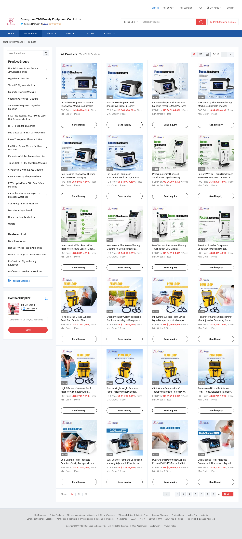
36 (79, 494)
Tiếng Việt (191, 518)
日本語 (152, 518)
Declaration (155, 526)
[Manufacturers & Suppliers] (24, 6)
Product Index (178, 515)
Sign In (155, 7)
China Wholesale (107, 515)
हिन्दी (160, 518)
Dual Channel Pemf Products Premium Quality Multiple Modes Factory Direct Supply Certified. (77, 463)
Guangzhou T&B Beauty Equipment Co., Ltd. (49, 19)
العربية (133, 518)
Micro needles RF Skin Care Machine (26, 132)
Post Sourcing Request (224, 21)
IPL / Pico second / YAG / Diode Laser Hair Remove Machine (27, 117)
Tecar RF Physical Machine (21, 85)
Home (11, 33)
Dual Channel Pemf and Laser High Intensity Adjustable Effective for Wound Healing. (124, 463)
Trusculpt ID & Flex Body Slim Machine (27, 162)
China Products (57, 515)
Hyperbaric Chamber (18, 78)
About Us (51, 33)
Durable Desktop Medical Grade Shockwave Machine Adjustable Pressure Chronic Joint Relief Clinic (78, 106)
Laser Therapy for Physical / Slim (25, 139)
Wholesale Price (126, 515)
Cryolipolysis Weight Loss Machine (25, 169)
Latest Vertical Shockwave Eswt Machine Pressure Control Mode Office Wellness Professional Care (78, 249)
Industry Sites (142, 515)
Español (49, 518)
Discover (90, 33)
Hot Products (40, 515)
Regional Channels (160, 515)
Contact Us (110, 33)
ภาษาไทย (169, 518)
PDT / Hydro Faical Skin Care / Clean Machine (26, 185)
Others (11, 223)
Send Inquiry (78, 124)
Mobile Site (192, 515)
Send (28, 329)
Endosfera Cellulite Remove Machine (26, 156)
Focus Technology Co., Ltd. (99, 526)
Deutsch (110, 518)
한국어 (143, 518)
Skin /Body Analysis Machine (23, 203)
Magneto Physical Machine (22, 92)
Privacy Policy (170, 526)
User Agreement (139, 526)
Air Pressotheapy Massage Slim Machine (24, 107)
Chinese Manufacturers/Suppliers (82, 515)
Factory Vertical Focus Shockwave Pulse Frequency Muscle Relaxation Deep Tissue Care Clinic (216, 177)
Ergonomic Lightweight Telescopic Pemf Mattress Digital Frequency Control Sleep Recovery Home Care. (124, 320)
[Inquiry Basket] (200, 7)
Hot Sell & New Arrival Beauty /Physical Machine (23, 70)
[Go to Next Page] (230, 54)
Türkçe (180, 518)
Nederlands (122, 518)
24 (72, 494)
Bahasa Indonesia (207, 518)
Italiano (99, 518)
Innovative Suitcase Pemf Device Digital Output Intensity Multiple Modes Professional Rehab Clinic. (169, 320)
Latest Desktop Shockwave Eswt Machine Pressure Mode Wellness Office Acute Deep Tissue (169, 106)
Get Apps (214, 7)
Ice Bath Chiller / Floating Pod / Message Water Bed (24, 195)
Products (32, 33)
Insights (204, 515)
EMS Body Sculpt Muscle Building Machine (25, 147)
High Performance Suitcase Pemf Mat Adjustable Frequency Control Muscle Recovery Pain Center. (215, 320)
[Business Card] (46, 298)
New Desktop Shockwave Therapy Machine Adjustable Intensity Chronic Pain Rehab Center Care (215, 106)
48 (86, 494)
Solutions (71, 33)
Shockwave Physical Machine (23, 98)
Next (226, 494)
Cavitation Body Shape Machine (24, 176)
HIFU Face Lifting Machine (21, 125)
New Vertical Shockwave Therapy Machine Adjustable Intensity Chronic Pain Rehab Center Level (123, 249)
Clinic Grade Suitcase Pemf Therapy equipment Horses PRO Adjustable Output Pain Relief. (168, 392)
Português (61, 518)
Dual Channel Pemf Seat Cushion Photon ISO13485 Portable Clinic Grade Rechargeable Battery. (169, 463)
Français (73, 518)
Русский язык (86, 518)
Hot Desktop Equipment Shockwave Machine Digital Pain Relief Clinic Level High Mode (123, 177)
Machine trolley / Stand (20, 210)
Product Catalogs (21, 280)
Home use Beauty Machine (21, 217)
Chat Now (30, 308)
